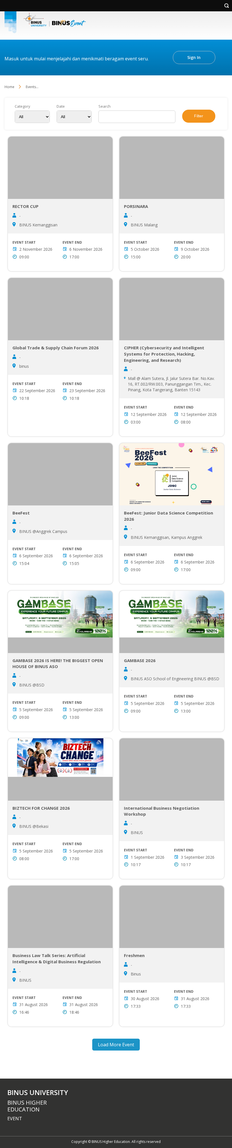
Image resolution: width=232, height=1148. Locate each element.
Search (104, 106)
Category (22, 106)
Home (9, 86)
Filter (198, 116)
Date (61, 106)
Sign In (194, 57)
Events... (32, 86)
